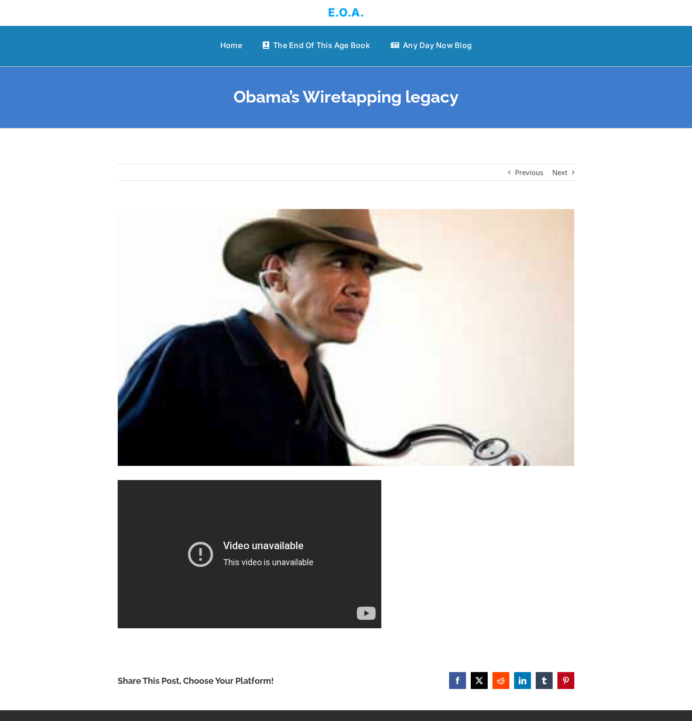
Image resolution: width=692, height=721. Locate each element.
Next (559, 172)
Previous (529, 172)
